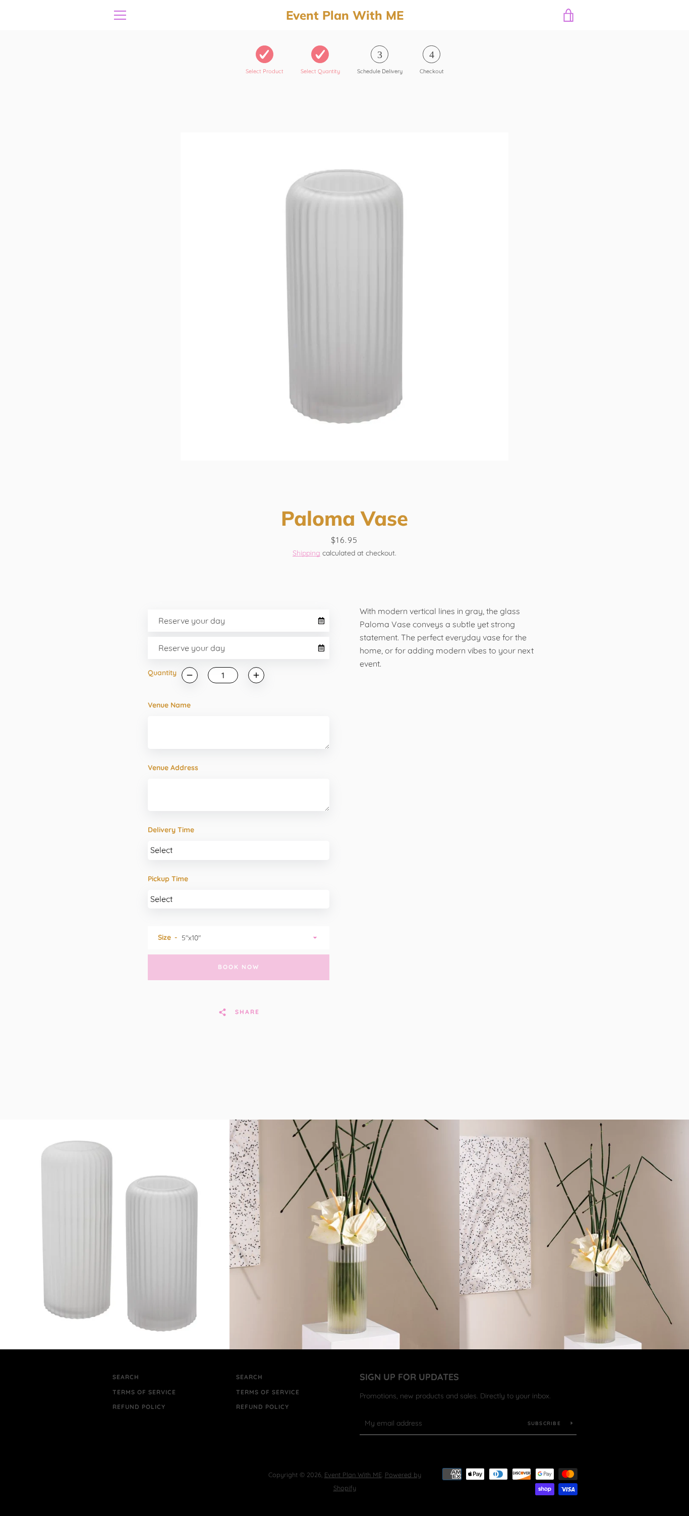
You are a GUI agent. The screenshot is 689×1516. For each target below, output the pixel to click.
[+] (256, 675)
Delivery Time (171, 829)
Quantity (162, 672)
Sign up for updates (409, 1377)
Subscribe (545, 1423)
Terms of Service (144, 1392)
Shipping (306, 553)
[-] (190, 675)
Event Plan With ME (345, 15)
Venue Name (169, 705)
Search (125, 1377)
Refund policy (138, 1406)
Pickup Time (168, 878)
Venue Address (173, 767)
